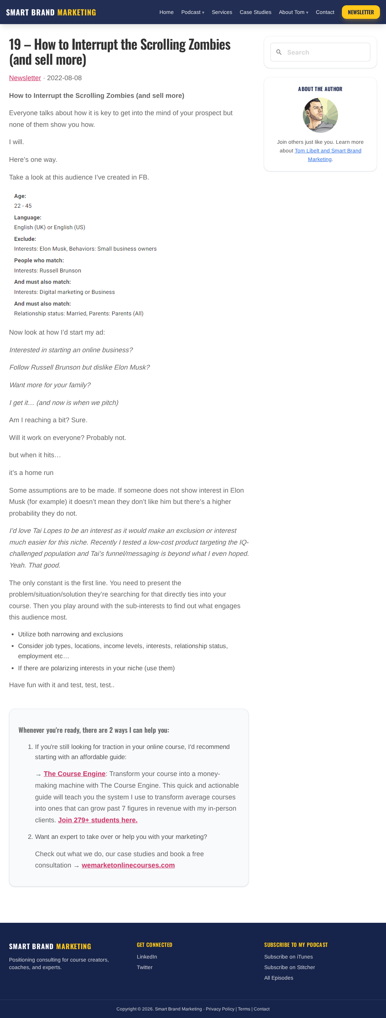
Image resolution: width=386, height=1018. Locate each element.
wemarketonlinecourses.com (128, 865)
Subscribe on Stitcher (289, 967)
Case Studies (255, 12)
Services (222, 12)
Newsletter (361, 12)
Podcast (192, 12)
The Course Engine (75, 774)
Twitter (145, 967)
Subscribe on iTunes (288, 957)
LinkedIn (147, 957)
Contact (325, 12)
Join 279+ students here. (98, 820)
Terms (244, 1009)
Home (166, 12)
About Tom (293, 12)
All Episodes (278, 978)
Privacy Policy (220, 1009)
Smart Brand (51, 12)
